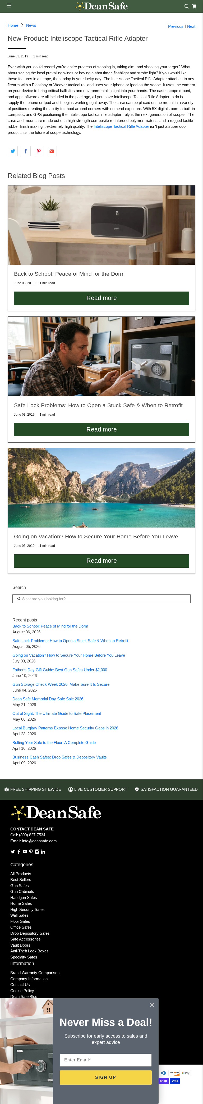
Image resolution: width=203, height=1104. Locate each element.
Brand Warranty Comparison (34, 972)
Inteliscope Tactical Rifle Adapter (121, 126)
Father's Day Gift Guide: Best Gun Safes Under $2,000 (59, 669)
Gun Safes (19, 885)
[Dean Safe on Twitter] (12, 852)
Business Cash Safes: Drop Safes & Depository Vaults (59, 757)
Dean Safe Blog (23, 996)
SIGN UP (105, 1077)
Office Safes (21, 927)
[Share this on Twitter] (13, 151)
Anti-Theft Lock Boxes (29, 951)
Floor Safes (20, 921)
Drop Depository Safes (30, 933)
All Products (20, 873)
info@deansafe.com (39, 841)
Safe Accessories (25, 939)
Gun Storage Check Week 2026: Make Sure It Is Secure (60, 684)
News (31, 25)
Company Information (29, 978)
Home (13, 25)
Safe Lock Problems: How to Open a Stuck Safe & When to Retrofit (70, 640)
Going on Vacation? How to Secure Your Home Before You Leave (68, 655)
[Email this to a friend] (52, 151)
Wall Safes (19, 915)
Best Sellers (20, 879)
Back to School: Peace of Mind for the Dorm (50, 626)
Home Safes (21, 903)
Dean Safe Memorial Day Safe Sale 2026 (47, 699)
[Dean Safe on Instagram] (37, 852)
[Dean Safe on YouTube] (24, 852)
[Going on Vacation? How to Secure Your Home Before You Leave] (101, 488)
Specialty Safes (23, 957)
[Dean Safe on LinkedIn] (43, 852)
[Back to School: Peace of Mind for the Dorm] (101, 225)
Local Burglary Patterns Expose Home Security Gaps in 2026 (65, 728)
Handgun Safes (23, 897)
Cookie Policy (22, 990)
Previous (175, 26)
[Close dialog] (152, 1005)
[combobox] (101, 598)
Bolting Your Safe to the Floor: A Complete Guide (54, 742)
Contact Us (20, 984)
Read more (101, 298)
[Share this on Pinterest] (39, 151)
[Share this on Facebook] (26, 151)
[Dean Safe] (101, 6)
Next (191, 26)
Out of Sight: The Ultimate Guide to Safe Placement (56, 713)
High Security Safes (27, 909)
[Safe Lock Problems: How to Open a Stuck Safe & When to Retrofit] (101, 356)
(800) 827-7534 (32, 835)
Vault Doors (20, 945)
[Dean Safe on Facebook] (18, 852)
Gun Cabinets (22, 891)
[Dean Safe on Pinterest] (31, 852)
